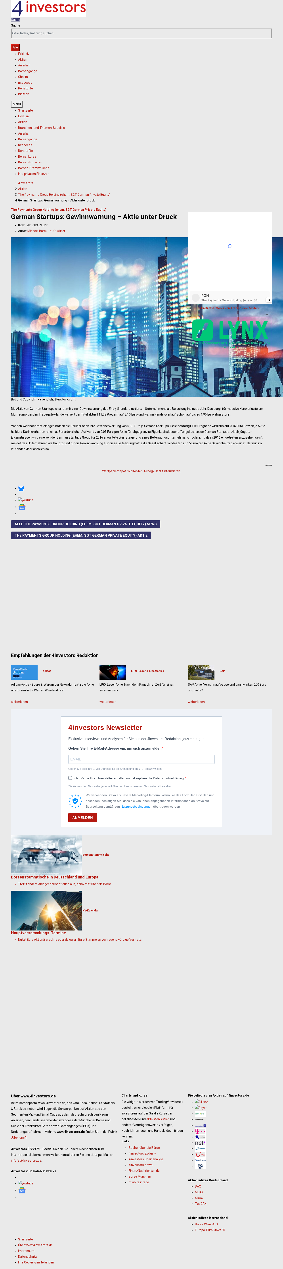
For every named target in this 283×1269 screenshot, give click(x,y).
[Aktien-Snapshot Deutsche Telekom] (200, 1131)
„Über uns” (18, 1137)
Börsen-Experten (30, 162)
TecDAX (201, 1203)
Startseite (25, 110)
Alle (15, 47)
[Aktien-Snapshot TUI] (200, 1154)
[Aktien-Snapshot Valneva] (200, 1160)
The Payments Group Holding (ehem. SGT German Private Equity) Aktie (81, 535)
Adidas (47, 671)
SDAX (199, 1198)
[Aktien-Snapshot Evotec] (200, 1137)
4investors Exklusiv (142, 1153)
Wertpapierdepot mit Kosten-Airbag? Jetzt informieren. (141, 471)
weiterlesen (19, 702)
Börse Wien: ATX (206, 1224)
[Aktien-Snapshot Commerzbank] (200, 1119)
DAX (198, 1186)
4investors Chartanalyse (146, 1159)
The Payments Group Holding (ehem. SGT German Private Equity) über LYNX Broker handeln (230, 344)
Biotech (23, 94)
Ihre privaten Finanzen (33, 174)
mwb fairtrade (139, 1182)
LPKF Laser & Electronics (147, 671)
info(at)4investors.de (26, 1160)
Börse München (140, 1176)
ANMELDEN (82, 818)
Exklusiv (23, 54)
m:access (25, 82)
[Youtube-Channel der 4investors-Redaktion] (25, 500)
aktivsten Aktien (158, 1119)
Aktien (22, 59)
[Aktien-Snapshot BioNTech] (200, 1113)
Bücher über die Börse (144, 1147)
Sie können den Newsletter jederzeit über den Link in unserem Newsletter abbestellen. (120, 786)
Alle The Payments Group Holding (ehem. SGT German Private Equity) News (86, 524)
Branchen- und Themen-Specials (41, 128)
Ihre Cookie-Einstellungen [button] (36, 1262)
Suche (15, 25)
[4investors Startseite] (48, 8)
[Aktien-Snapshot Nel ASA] (200, 1142)
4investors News (141, 1165)
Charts (23, 77)
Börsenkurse (27, 156)
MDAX (199, 1192)
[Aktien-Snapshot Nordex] (200, 1148)
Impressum (26, 1251)
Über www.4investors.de (35, 1245)
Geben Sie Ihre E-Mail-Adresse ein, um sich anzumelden (115, 748)
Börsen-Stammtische (33, 168)
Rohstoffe (25, 88)
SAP (222, 671)
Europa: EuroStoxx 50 (210, 1230)
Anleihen (24, 65)
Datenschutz (27, 1256)
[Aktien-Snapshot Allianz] (201, 1102)
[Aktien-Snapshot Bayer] (201, 1107)
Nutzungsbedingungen (136, 806)
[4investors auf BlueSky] (21, 488)
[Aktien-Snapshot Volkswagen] (200, 1166)
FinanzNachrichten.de (144, 1170)
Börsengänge (27, 71)
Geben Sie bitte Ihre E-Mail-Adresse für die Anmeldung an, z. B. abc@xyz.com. (115, 768)
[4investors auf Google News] (22, 507)
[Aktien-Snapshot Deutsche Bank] (200, 1125)
